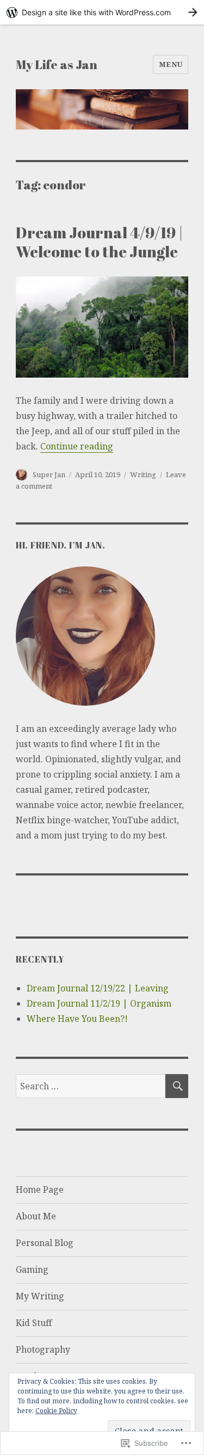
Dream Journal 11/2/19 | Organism (99, 1003)
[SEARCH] (176, 1086)
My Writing (40, 1296)
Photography (43, 1349)
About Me (36, 1216)
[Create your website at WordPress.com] (102, 12)
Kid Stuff (34, 1323)
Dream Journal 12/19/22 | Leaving (98, 988)
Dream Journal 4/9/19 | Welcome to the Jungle (99, 242)
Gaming (32, 1269)
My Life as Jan (56, 64)
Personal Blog (44, 1243)
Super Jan (49, 474)
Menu (170, 64)
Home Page (40, 1189)
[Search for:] (90, 1086)
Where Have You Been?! (77, 1019)
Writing (143, 474)
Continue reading (76, 446)
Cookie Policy (56, 1410)
